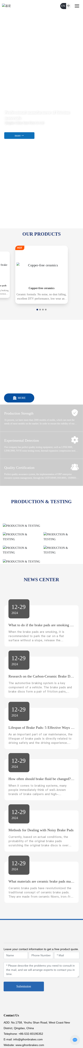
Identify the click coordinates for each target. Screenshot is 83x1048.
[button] (42, 224)
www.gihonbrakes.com (30, 1045)
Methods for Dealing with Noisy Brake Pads (41, 830)
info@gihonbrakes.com (28, 1039)
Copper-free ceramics (41, 288)
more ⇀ (19, 135)
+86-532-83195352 (31, 1033)
